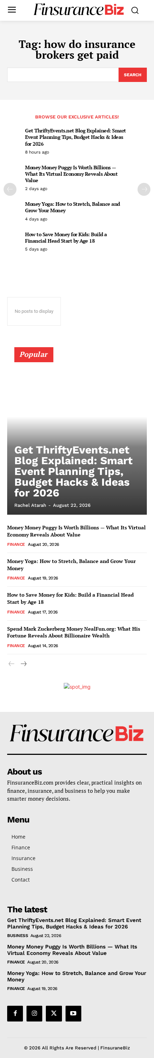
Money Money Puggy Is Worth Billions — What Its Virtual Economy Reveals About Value (71, 174)
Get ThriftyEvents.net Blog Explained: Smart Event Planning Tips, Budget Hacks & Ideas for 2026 (75, 137)
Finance (16, 544)
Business (17, 935)
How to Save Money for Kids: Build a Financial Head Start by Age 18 (66, 237)
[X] (54, 1013)
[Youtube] (73, 1013)
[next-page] (144, 189)
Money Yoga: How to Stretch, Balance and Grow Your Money (72, 207)
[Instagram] (34, 1013)
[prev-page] (10, 189)
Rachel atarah (30, 505)
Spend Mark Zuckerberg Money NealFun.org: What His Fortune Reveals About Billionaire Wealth (73, 632)
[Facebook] (15, 1013)
